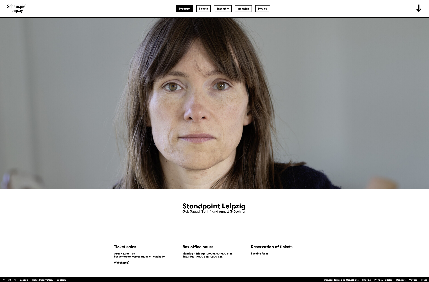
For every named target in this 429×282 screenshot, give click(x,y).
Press (424, 279)
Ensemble (223, 8)
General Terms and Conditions (341, 279)
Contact (401, 279)
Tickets (203, 8)
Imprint (366, 279)
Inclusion (243, 8)
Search (24, 279)
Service (262, 8)
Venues (413, 279)
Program (184, 8)
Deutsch (61, 279)
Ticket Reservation (42, 279)
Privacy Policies (383, 279)
